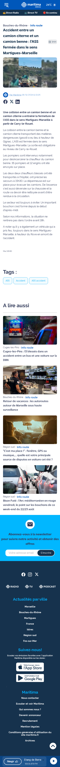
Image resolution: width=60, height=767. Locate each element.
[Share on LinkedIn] (17, 101)
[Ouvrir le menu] (10, 4)
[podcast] (47, 587)
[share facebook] (23, 574)
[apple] (30, 667)
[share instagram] (30, 574)
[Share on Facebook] (5, 101)
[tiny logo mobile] (31, 4)
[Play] (54, 761)
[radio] (12, 587)
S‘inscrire (46, 552)
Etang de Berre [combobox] (32, 759)
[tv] (29, 587)
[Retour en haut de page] (53, 746)
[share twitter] (36, 574)
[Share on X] (11, 101)
